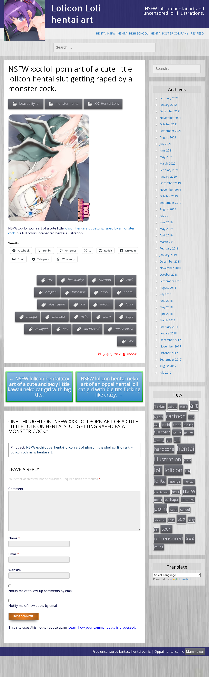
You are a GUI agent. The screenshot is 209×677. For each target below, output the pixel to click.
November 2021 (170, 117)
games (188, 432)
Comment (17, 489)
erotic (177, 425)
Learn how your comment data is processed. (102, 627)
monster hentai (67, 103)
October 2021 (169, 124)
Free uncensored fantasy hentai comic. (121, 651)
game (177, 432)
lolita (129, 304)
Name (14, 538)
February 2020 (169, 170)
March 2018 (167, 320)
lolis (187, 471)
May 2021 (166, 157)
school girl (159, 519)
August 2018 (168, 287)
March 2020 (167, 163)
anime (183, 407)
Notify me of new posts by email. (33, 605)
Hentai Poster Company (169, 33)
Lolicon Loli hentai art (76, 14)
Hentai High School (133, 33)
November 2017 (170, 346)
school (185, 509)
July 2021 (165, 144)
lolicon (105, 304)
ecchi (166, 424)
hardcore (164, 449)
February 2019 (169, 248)
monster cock (161, 491)
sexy (191, 520)
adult (172, 406)
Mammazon (195, 651)
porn (107, 316)
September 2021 (170, 131)
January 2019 (168, 255)
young (158, 547)
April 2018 (166, 313)
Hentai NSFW (105, 33)
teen (166, 528)
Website (14, 570)
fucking (188, 425)
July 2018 (165, 294)
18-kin (159, 406)
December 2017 (170, 340)
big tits (158, 417)
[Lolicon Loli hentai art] (24, 20)
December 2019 (170, 183)
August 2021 (168, 137)
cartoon (105, 279)
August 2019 (168, 209)
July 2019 (165, 215)
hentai (128, 292)
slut (156, 529)
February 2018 (169, 326)
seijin (171, 520)
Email (13, 554)
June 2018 (166, 300)
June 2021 (166, 150)
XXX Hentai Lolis (106, 103)
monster (58, 316)
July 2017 (165, 372)
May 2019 (166, 228)
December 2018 (170, 261)
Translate (185, 579)
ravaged (41, 328)
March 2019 (167, 242)
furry (104, 292)
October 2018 (169, 274)
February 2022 (169, 98)
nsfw (84, 316)
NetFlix (176, 492)
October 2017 (169, 353)
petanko (187, 499)
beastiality (75, 279)
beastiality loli (29, 103)
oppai (158, 500)
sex (65, 328)
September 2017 (170, 359)
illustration (56, 304)
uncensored (124, 328)
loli (82, 304)
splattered (91, 328)
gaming (159, 440)
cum (156, 424)
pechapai (172, 499)
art (50, 279)
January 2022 (168, 104)
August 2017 (168, 366)
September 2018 (170, 281)
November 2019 (170, 189)
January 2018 (168, 333)
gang (169, 440)
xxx (130, 341)
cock (129, 279)
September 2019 (170, 202)
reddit (131, 354)
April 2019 (166, 235)
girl (177, 439)
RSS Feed (197, 33)
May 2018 (166, 307)
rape (129, 316)
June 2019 (166, 222)
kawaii (187, 460)
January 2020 (168, 176)
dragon (50, 292)
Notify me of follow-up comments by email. (41, 591)
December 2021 (170, 111)
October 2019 (169, 196)
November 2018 (170, 268)
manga (31, 316)
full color (78, 292)
